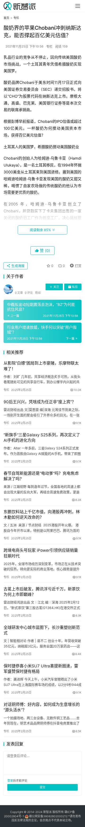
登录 (10, 780)
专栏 (49, 46)
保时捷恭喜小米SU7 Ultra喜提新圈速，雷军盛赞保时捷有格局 (41, 669)
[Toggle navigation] (78, 6)
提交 (42, 787)
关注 (56, 287)
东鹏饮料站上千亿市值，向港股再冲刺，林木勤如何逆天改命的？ (42, 514)
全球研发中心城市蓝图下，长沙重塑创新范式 (42, 630)
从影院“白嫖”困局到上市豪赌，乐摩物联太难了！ (41, 366)
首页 (6, 18)
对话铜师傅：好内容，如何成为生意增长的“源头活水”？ (42, 707)
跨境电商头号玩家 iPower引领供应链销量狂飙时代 (41, 553)
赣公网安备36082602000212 (48, 816)
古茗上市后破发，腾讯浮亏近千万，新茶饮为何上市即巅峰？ (42, 592)
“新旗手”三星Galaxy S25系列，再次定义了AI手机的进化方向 (42, 438)
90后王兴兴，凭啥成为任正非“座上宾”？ (40, 401)
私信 (75, 287)
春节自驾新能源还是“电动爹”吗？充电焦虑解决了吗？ (41, 476)
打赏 (74, 265)
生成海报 (17, 266)
